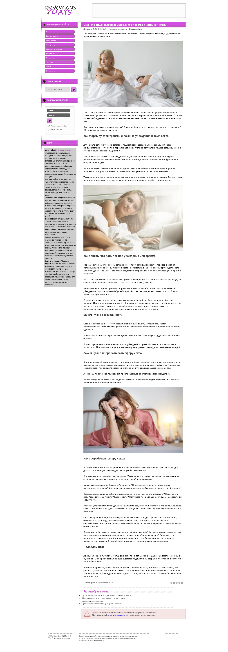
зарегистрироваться (117, 615)
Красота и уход (52, 36)
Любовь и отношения (54, 49)
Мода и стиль (51, 40)
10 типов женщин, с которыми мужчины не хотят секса (103, 598)
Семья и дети (51, 58)
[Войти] (49, 120)
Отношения (122, 29)
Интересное (50, 71)
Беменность (50, 53)
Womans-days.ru (65, 150)
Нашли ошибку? (135, 29)
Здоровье (49, 62)
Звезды (48, 66)
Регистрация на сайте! (59, 126)
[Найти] (73, 89)
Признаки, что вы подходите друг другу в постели (101, 604)
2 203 (111, 583)
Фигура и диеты (52, 45)
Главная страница (52, 32)
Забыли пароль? (56, 129)
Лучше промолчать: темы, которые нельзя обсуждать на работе (106, 595)
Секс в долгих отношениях (92, 601)
